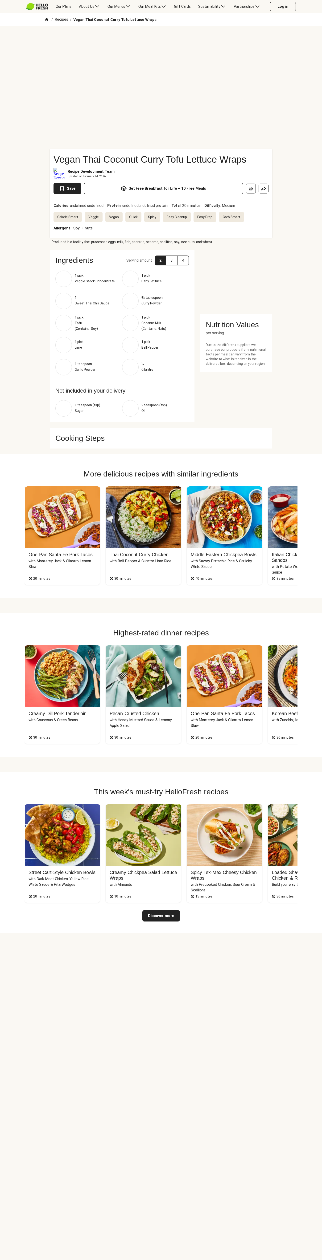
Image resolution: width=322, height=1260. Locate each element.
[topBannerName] (161, 39)
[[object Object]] (251, 188)
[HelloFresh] (37, 6)
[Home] (47, 20)
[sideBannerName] (236, 279)
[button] (122, 260)
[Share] (263, 188)
